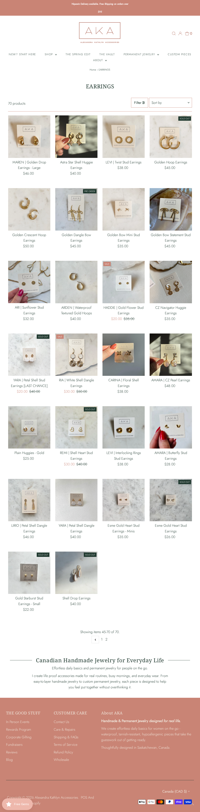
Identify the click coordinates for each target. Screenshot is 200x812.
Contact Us (61, 721)
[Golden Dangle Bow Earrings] (76, 209)
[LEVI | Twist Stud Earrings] (123, 136)
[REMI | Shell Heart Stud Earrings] (76, 427)
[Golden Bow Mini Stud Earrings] (123, 209)
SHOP (49, 54)
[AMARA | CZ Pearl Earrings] (171, 355)
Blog (9, 759)
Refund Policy (63, 752)
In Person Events (17, 721)
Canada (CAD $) (174, 791)
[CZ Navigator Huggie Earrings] (171, 282)
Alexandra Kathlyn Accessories (56, 797)
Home (93, 70)
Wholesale (61, 759)
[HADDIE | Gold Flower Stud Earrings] (123, 282)
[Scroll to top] (192, 804)
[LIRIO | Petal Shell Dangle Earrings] (29, 500)
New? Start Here (22, 54)
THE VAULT (107, 54)
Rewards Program (18, 729)
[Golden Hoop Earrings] (171, 136)
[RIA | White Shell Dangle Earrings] (76, 355)
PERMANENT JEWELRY (140, 54)
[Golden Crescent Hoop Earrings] (29, 209)
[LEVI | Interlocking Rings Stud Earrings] (123, 427)
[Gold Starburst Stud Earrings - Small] (29, 573)
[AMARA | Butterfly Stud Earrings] (171, 427)
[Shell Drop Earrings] (76, 573)
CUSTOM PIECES (179, 54)
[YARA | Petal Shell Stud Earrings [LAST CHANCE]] (29, 355)
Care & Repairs (64, 729)
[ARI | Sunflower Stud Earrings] (29, 282)
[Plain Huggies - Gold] (29, 427)
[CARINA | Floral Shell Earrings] (123, 355)
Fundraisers (14, 744)
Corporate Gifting (18, 737)
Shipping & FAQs (66, 737)
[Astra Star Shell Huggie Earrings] (76, 136)
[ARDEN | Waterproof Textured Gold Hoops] (76, 282)
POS (84, 797)
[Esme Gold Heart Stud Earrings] (171, 500)
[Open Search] (174, 33)
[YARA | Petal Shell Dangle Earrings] (76, 500)
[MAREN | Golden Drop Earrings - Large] (29, 136)
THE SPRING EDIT (78, 54)
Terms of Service (65, 744)
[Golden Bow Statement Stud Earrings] (171, 209)
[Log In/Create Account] (180, 33)
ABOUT (98, 60)
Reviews (11, 752)
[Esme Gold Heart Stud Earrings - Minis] (123, 500)
